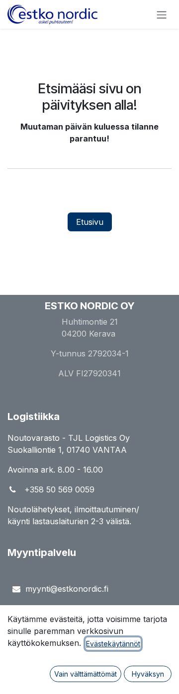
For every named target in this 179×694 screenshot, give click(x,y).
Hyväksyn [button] (148, 674)
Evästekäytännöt (113, 643)
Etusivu (89, 222)
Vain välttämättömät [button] (85, 674)
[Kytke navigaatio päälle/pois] (162, 14)
